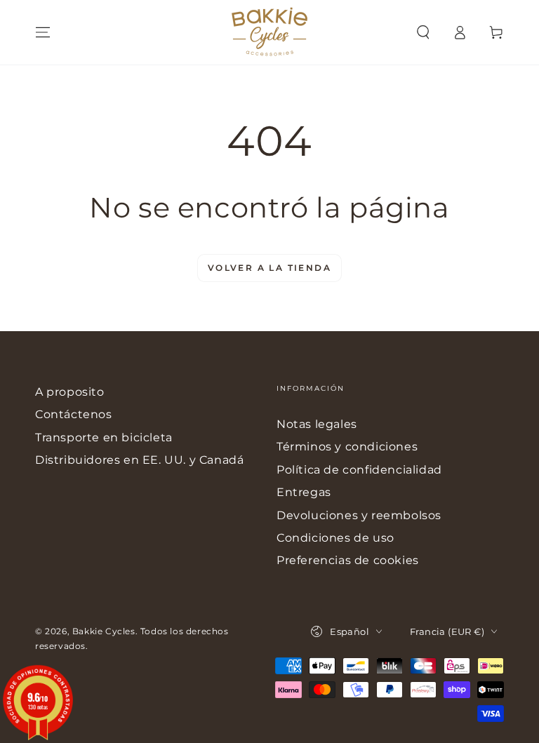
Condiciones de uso (335, 537)
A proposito (70, 392)
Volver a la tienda (269, 267)
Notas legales (317, 424)
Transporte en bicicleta (104, 437)
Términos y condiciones (347, 446)
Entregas (304, 492)
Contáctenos (73, 414)
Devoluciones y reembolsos (359, 515)
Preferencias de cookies (348, 560)
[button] (423, 32)
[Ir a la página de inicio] (269, 32)
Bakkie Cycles (103, 631)
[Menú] (43, 32)
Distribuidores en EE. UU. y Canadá (139, 460)
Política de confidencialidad (359, 469)
